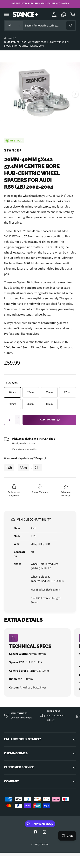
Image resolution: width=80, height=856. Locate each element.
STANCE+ (13, 150)
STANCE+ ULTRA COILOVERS (55, 3)
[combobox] (50, 25)
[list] (40, 663)
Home (11, 38)
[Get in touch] (63, 14)
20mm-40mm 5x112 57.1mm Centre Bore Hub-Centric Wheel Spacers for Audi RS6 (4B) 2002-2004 (36, 44)
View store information (24, 449)
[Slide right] (75, 94)
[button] (6, 14)
